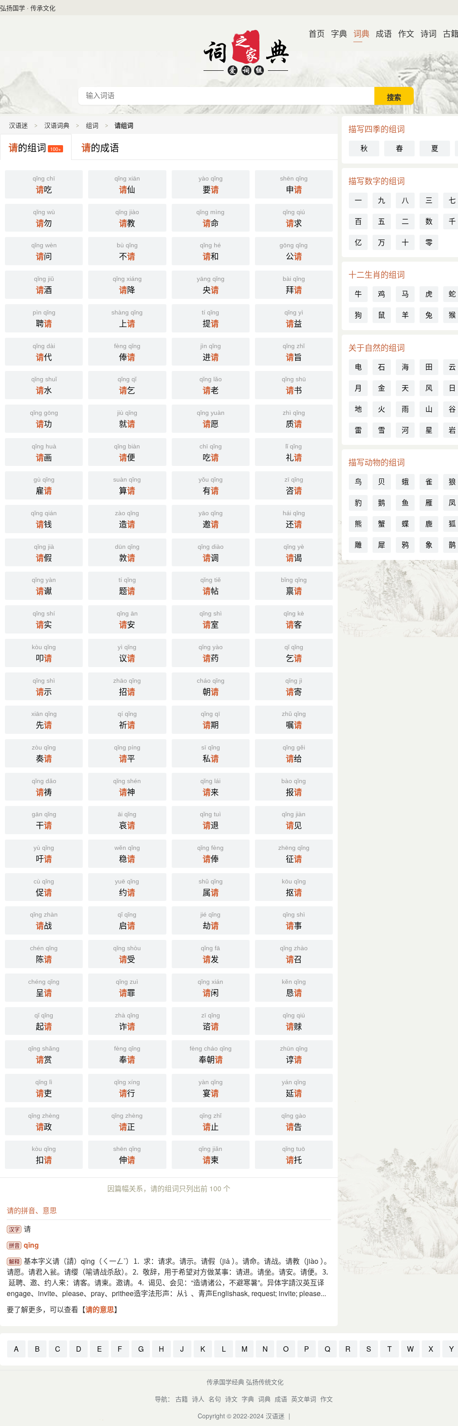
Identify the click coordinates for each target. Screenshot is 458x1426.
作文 (402, 33)
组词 (92, 125)
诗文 (231, 1398)
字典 (335, 33)
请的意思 (99, 1309)
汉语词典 (246, 51)
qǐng (31, 1245)
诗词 (424, 33)
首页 (313, 33)
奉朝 (211, 1055)
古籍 (447, 33)
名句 (214, 1398)
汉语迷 (18, 125)
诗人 (198, 1398)
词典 (357, 33)
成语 (380, 33)
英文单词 (303, 1398)
